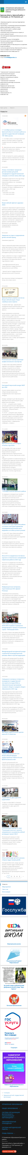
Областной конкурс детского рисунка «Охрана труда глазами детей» (13, 859)
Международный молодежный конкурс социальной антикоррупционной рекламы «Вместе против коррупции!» (14, 653)
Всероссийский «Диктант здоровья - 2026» (13, 204)
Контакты (5, 1141)
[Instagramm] (12, 1149)
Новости (12, 108)
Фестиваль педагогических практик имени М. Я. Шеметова (12, 733)
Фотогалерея (6, 892)
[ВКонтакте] (3, 1149)
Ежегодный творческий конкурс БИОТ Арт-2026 (13, 386)
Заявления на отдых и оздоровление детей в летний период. (13, 236)
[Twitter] (6, 1149)
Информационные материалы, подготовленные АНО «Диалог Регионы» (11, 589)
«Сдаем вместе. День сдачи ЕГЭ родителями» (11, 798)
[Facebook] (9, 1149)
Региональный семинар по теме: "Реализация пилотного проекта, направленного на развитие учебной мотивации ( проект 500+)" (13, 831)
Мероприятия (6, 887)
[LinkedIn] (15, 1149)
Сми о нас (5, 889)
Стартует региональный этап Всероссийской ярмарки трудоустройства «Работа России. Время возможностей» (12, 756)
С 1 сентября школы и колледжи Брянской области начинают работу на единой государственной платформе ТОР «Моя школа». (14, 133)
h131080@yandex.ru (10, 57)
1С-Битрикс (7, 1093)
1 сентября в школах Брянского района (14, 491)
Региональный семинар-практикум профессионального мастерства (12, 360)
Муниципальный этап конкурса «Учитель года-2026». (11, 444)
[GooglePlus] (18, 1149)
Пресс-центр (3, 108)
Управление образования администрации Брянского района (15, 10)
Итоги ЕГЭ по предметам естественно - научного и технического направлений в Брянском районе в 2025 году (14, 558)
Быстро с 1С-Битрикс (8, 1151)
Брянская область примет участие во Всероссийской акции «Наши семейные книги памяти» (13, 300)
